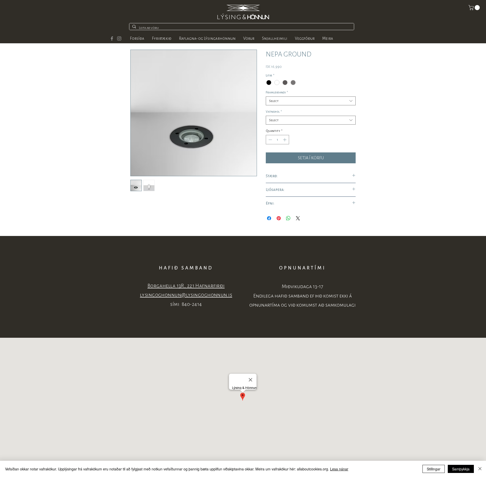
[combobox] (311, 100)
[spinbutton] (277, 139)
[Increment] (285, 139)
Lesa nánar (339, 468)
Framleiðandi (277, 92)
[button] (475, 7)
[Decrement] (270, 139)
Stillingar (433, 468)
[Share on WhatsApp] (288, 218)
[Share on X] (298, 218)
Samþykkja (461, 468)
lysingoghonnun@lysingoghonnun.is (186, 294)
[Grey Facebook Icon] (112, 38)
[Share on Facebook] (269, 218)
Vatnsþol (274, 111)
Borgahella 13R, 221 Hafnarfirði (186, 285)
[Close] (480, 469)
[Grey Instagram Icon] (119, 38)
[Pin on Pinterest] (279, 218)
